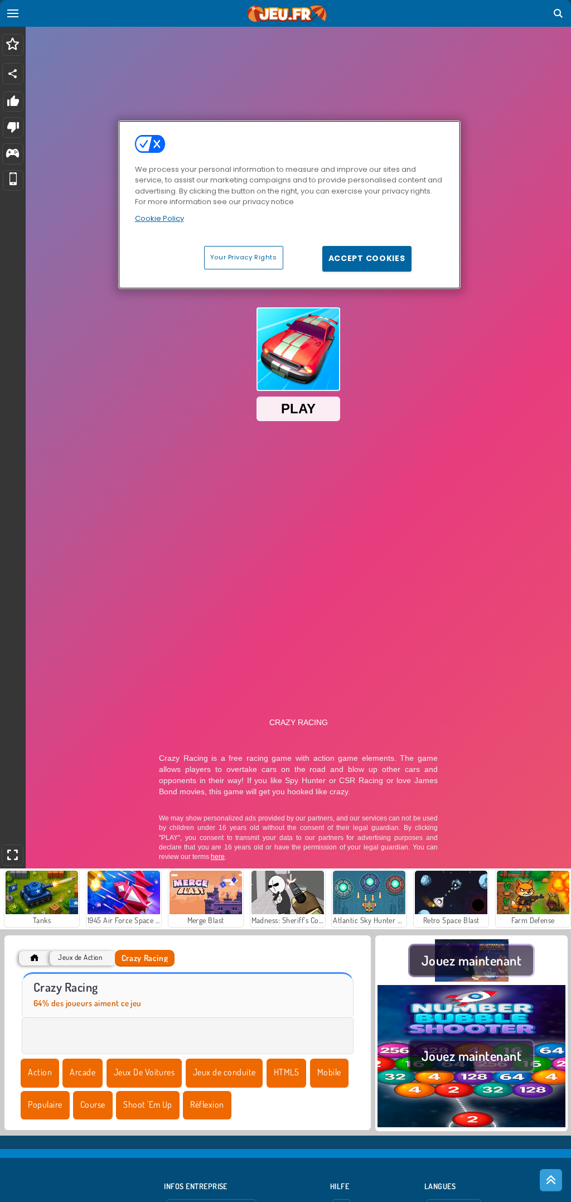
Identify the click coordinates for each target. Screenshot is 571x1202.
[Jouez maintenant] (471, 978)
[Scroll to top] (551, 1180)
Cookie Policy (159, 218)
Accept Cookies (366, 258)
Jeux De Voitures (144, 1072)
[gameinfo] (12, 154)
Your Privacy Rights (243, 257)
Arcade (82, 1072)
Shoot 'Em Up (147, 1104)
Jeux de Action (80, 957)
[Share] (12, 73)
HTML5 (286, 1072)
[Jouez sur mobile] (13, 180)
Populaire (45, 1104)
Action (40, 1072)
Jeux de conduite (224, 1072)
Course (92, 1104)
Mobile (329, 1072)
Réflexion (207, 1104)
